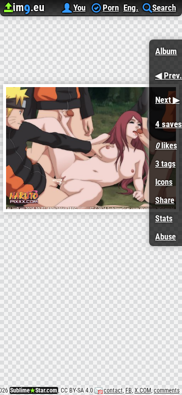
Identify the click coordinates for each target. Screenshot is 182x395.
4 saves (165, 120)
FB (128, 390)
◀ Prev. (165, 72)
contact (113, 390)
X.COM (142, 390)
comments (166, 390)
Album (166, 51)
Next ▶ (164, 96)
